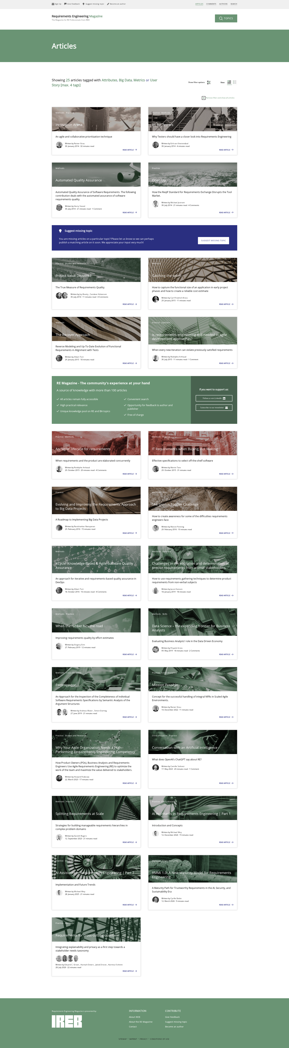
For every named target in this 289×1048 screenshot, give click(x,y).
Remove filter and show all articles (220, 97)
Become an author (174, 1026)
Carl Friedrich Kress (179, 298)
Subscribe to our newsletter (212, 407)
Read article (128, 150)
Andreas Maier (86, 710)
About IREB (134, 1017)
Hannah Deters (87, 964)
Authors (223, 4)
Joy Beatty (84, 294)
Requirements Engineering (77, 17)
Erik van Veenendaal (179, 143)
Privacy (143, 1039)
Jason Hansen (177, 589)
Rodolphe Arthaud (178, 356)
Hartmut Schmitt (115, 964)
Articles (199, 4)
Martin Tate (176, 467)
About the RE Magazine (140, 1021)
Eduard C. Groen (72, 964)
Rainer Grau (79, 143)
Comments (211, 4)
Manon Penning (177, 526)
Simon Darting (100, 710)
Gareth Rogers (80, 836)
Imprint (133, 1039)
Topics (228, 18)
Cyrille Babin (176, 898)
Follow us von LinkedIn (212, 398)
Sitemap (123, 1039)
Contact (133, 1026)
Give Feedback (172, 1017)
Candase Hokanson (98, 294)
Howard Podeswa (81, 777)
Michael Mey (176, 832)
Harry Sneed (79, 206)
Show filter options (196, 82)
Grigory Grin (79, 644)
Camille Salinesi (178, 766)
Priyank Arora (177, 648)
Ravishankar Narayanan (84, 526)
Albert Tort (79, 357)
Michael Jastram (178, 202)
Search (234, 4)
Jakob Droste (101, 964)
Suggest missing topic (213, 240)
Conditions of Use (159, 1039)
